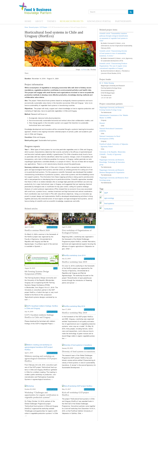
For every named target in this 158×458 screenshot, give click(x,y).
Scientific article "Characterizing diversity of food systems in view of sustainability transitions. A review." (113, 53)
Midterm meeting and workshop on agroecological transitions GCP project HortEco (41, 358)
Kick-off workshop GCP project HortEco (75, 393)
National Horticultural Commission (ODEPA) (110, 130)
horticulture (108, 208)
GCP (106, 193)
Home (28, 21)
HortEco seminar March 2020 (37, 230)
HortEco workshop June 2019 (74, 262)
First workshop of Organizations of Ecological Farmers (76, 231)
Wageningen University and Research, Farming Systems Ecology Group (111, 109)
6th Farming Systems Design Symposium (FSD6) (37, 272)
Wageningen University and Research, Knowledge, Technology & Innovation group (112, 162)
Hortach (102, 123)
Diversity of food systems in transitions (78, 351)
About (39, 21)
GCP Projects (43, 27)
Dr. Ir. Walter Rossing (106, 83)
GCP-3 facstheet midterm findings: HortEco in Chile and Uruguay (39, 316)
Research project (52, 227)
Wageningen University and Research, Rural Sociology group (113, 179)
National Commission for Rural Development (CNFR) (109, 137)
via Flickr (84, 69)
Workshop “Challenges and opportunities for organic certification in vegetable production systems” (41, 394)
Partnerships (123, 21)
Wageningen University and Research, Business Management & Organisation (111, 171)
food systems (109, 203)
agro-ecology (109, 198)
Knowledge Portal (99, 21)
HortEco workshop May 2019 (74, 313)
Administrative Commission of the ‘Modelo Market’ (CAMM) (113, 116)
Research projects (34, 27)
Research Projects (71, 21)
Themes (51, 21)
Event (55, 268)
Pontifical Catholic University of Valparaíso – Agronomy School (113, 145)
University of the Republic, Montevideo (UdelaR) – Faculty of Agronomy (112, 153)
